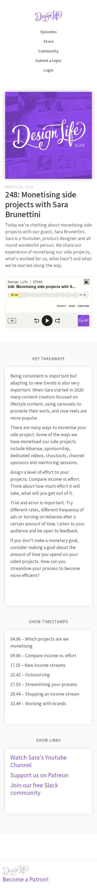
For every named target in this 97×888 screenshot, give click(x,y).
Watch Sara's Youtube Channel (38, 761)
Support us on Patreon (39, 775)
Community (48, 51)
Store (48, 41)
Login (48, 70)
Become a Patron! (26, 879)
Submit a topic (48, 60)
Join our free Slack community (34, 789)
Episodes (49, 32)
